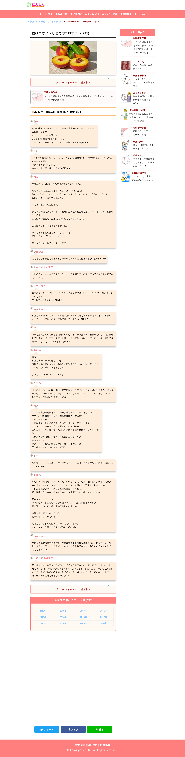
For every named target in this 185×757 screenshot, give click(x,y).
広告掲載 (105, 745)
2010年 (63, 623)
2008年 (103, 623)
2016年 (103, 610)
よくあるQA (93, 14)
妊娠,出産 (62, 14)
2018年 (63, 610)
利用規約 (92, 745)
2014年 (63, 617)
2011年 (43, 623)
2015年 (43, 617)
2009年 (83, 623)
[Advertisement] (73, 650)
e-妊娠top (33, 21)
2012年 (103, 617)
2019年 (43, 610)
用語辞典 (127, 14)
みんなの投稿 (111, 14)
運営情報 (80, 745)
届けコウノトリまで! (51, 21)
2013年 (83, 617)
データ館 (141, 14)
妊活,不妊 (77, 14)
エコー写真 (47, 14)
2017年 (83, 610)
